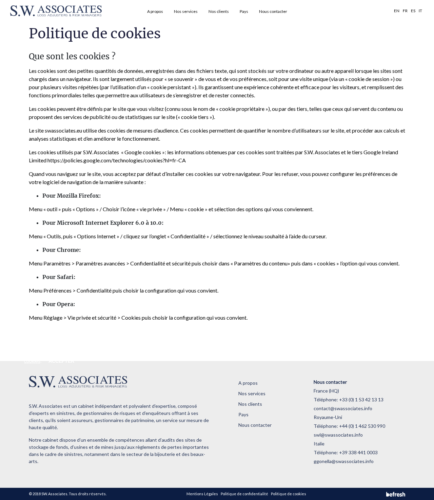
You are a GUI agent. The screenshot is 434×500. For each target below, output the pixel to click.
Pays (244, 11)
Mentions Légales (202, 494)
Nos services (186, 11)
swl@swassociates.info (338, 435)
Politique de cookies (288, 494)
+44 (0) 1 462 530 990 (362, 426)
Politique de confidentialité (244, 494)
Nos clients (219, 11)
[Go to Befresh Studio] (395, 494)
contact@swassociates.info (343, 408)
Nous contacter (273, 11)
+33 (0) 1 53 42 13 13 (361, 399)
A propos (155, 11)
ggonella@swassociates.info (344, 461)
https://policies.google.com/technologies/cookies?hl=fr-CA (116, 160)
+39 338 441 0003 (358, 452)
